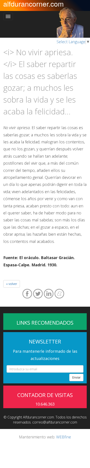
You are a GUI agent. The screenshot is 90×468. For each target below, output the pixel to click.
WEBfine (63, 437)
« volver (11, 284)
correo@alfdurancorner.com (54, 422)
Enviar (76, 377)
